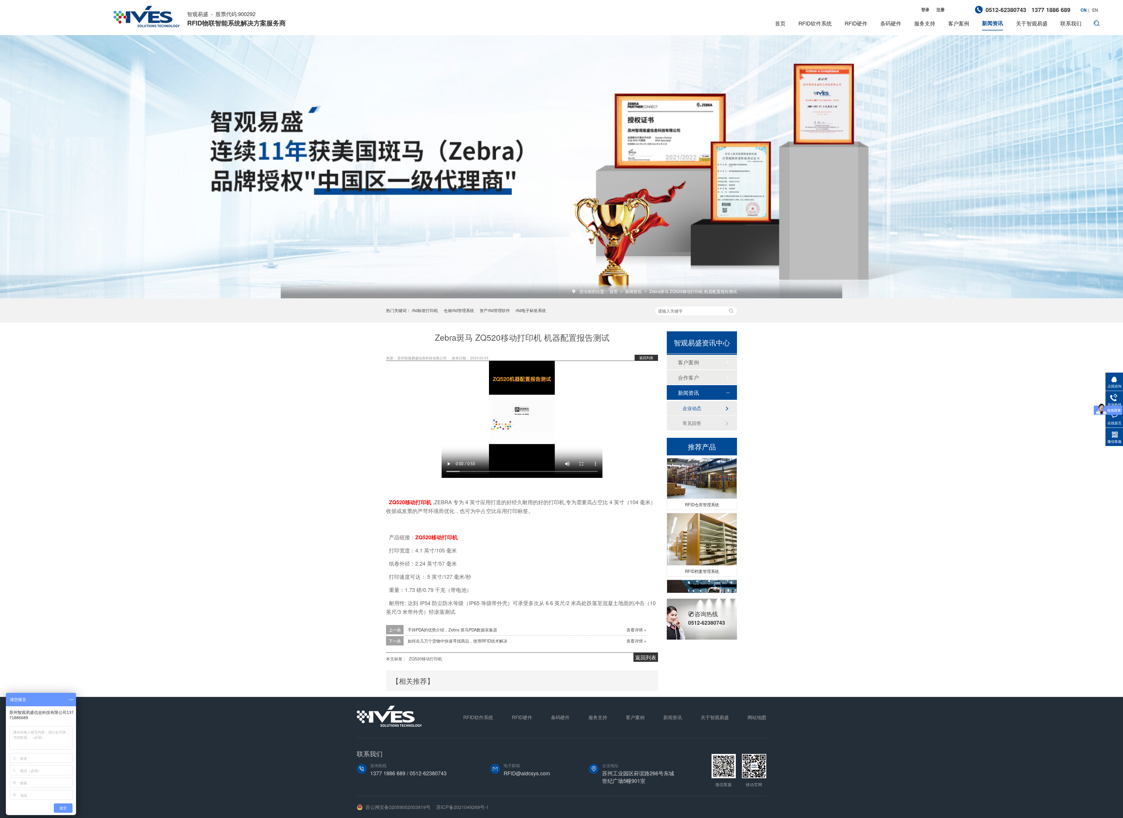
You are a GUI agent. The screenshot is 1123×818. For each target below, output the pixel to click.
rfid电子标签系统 (531, 310)
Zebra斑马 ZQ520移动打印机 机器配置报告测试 (693, 291)
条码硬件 (890, 23)
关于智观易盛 (1032, 23)
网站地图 (756, 717)
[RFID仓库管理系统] (702, 461)
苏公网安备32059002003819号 (398, 807)
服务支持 (924, 23)
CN (1083, 10)
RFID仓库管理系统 (702, 493)
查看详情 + (636, 630)
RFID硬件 (856, 23)
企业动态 (692, 408)
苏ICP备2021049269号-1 (462, 807)
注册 (940, 9)
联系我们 (1070, 23)
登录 (925, 9)
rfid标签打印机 (425, 310)
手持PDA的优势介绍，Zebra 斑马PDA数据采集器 (452, 630)
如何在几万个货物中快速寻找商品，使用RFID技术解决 (457, 641)
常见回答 (692, 423)
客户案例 (958, 23)
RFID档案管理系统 (702, 560)
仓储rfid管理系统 (459, 310)
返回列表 (646, 357)
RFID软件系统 (815, 23)
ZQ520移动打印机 (410, 502)
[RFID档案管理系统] (702, 528)
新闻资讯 (992, 23)
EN (1095, 10)
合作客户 (688, 377)
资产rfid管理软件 (495, 310)
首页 (780, 23)
